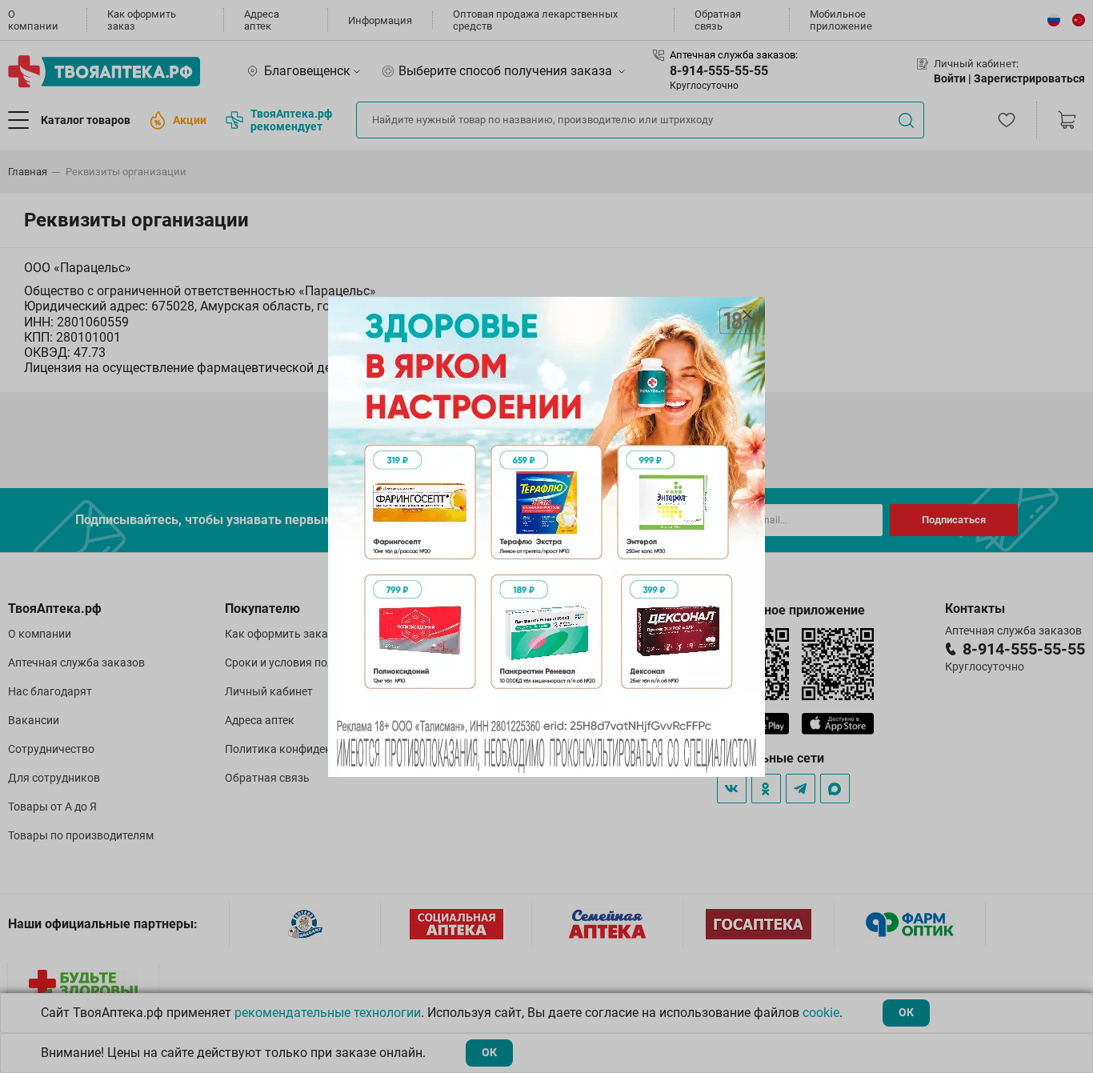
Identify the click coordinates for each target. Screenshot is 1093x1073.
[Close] (747, 314)
